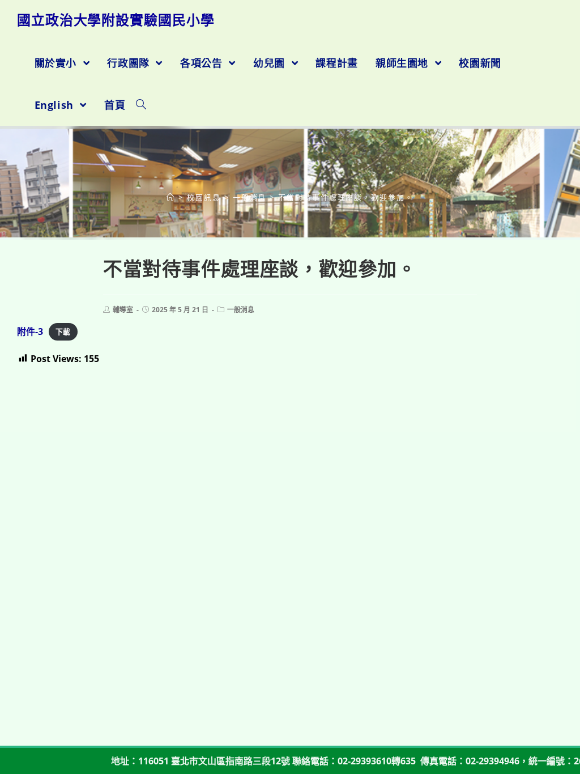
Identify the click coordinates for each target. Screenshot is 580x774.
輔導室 (123, 309)
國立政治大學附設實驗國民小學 (116, 19)
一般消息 (240, 309)
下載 (63, 332)
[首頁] (171, 197)
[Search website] (141, 105)
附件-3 (30, 331)
